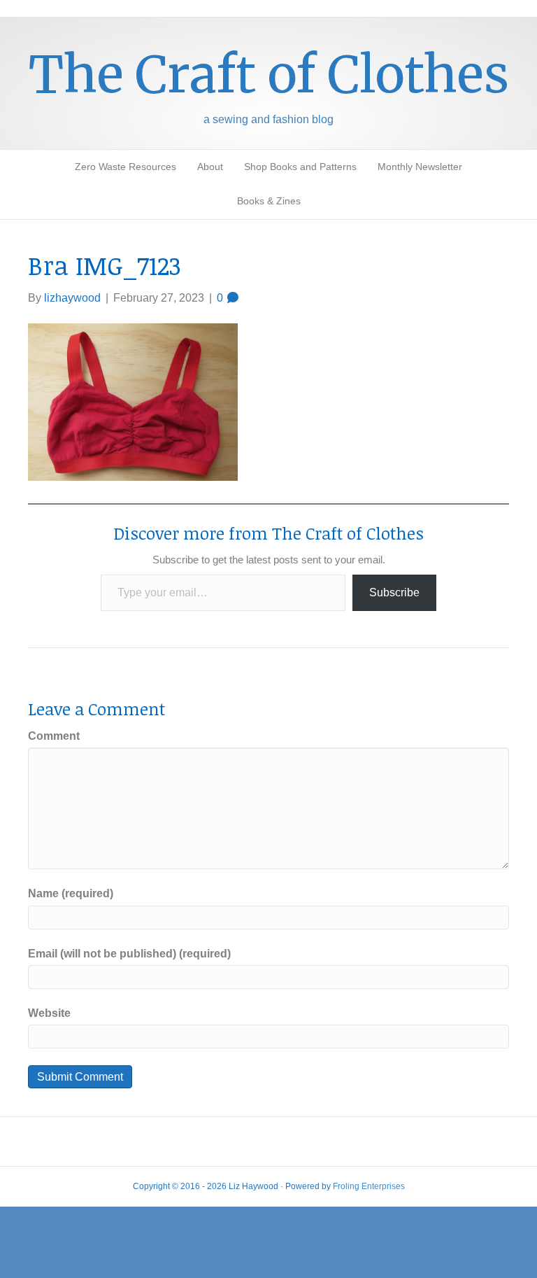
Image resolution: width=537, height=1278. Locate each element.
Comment (54, 736)
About (210, 166)
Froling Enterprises (369, 1186)
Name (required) (70, 893)
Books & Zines (269, 200)
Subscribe (394, 592)
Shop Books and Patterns (300, 166)
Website (49, 1013)
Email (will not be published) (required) (129, 954)
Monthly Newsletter (420, 166)
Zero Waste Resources (125, 166)
